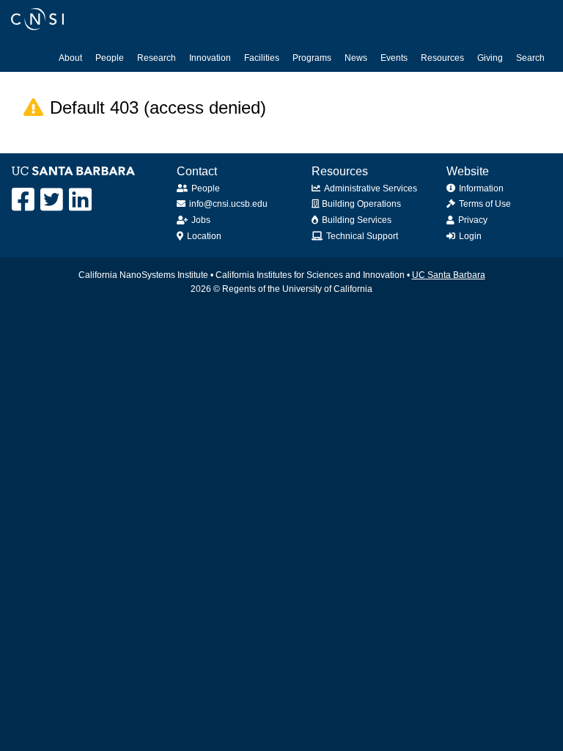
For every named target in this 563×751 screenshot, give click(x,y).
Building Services (356, 220)
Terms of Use (485, 204)
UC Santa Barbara (448, 275)
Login (470, 236)
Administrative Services (370, 188)
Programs (311, 58)
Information (481, 188)
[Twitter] (51, 200)
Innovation (210, 58)
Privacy (472, 220)
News (356, 58)
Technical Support (362, 236)
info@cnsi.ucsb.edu (228, 204)
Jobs (200, 220)
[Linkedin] (80, 200)
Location (204, 236)
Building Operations (361, 204)
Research (156, 58)
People (109, 58)
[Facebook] (23, 200)
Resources (442, 58)
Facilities (261, 58)
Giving (490, 58)
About (70, 58)
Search (530, 58)
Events (394, 58)
